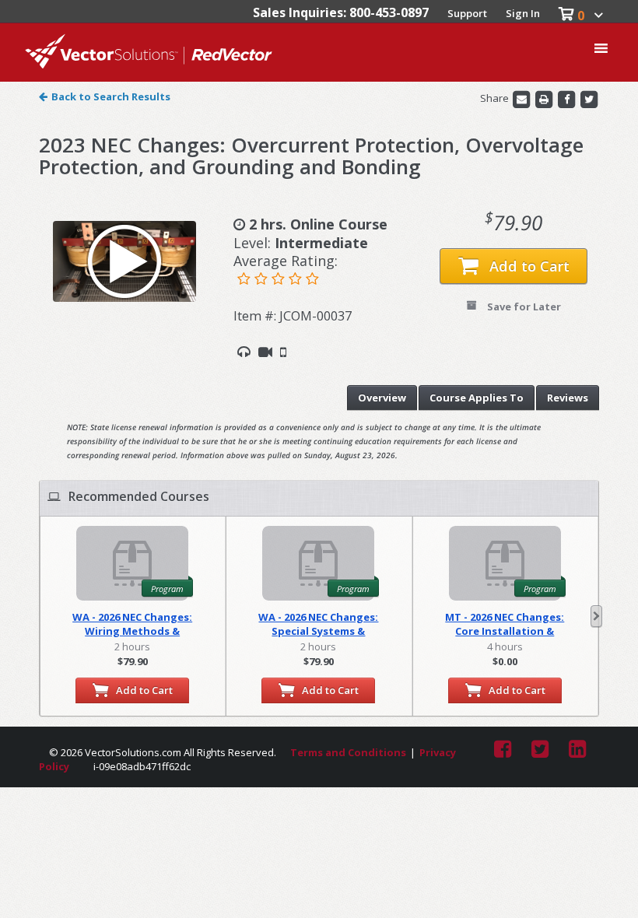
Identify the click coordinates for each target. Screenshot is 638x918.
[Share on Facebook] (567, 99)
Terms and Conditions (348, 752)
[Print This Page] (545, 99)
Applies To (476, 398)
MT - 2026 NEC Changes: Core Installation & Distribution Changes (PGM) (504, 624)
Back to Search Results (110, 96)
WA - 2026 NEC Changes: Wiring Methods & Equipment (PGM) (132, 624)
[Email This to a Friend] (522, 99)
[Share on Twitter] (589, 99)
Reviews (567, 398)
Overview (382, 398)
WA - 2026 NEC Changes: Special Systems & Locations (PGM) (318, 624)
